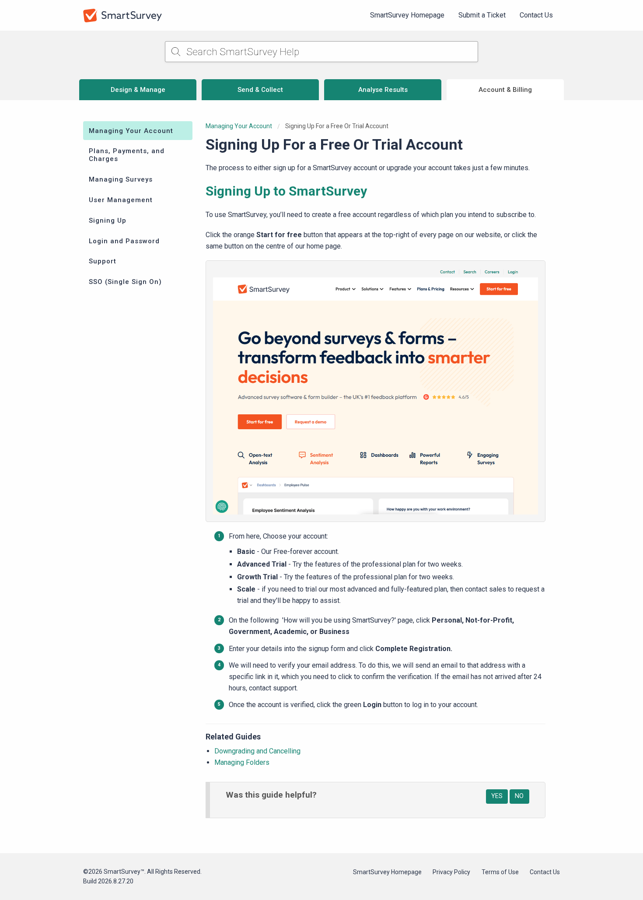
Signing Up (107, 220)
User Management (121, 200)
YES (497, 796)
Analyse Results (383, 90)
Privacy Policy (451, 871)
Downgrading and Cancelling (257, 751)
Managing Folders (241, 762)
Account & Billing (505, 90)
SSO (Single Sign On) (125, 282)
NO (519, 796)
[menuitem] (407, 15)
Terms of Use (500, 871)
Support (102, 261)
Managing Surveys (121, 179)
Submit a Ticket (482, 15)
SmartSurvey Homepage (407, 15)
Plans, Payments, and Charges (126, 155)
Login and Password (124, 241)
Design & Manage (138, 90)
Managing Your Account (131, 131)
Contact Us (536, 15)
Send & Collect (260, 90)
